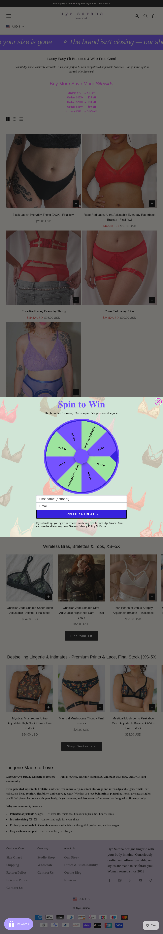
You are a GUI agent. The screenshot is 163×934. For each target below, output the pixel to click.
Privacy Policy (87, 526)
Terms (102, 526)
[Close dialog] (158, 401)
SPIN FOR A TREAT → (81, 514)
